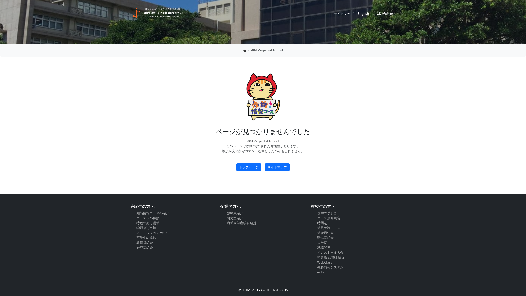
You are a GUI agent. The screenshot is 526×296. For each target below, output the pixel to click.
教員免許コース (328, 228)
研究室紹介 (144, 247)
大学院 (322, 242)
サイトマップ (344, 13)
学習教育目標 (146, 228)
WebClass (324, 262)
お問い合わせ (383, 13)
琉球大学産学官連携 (241, 223)
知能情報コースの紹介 (152, 213)
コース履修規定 (328, 218)
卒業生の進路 (146, 237)
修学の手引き (327, 213)
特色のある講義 (147, 223)
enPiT (321, 272)
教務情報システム (330, 267)
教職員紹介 (144, 242)
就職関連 (323, 247)
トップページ (249, 167)
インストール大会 (330, 252)
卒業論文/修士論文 (331, 257)
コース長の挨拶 (147, 218)
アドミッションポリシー (154, 232)
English (364, 13)
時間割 (322, 223)
